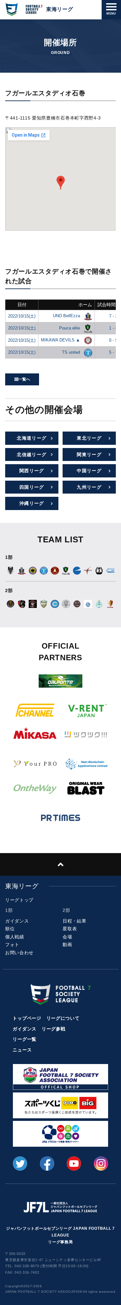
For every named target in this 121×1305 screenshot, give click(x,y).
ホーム (85, 304)
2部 (66, 910)
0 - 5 (113, 340)
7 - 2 (113, 316)
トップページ (27, 1018)
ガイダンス (17, 921)
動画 (67, 944)
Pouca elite (70, 328)
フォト (12, 944)
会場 (67, 936)
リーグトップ (19, 900)
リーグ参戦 (54, 1028)
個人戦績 (14, 936)
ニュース (22, 1049)
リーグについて (63, 1018)
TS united (71, 352)
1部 (9, 910)
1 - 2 (113, 328)
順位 (10, 928)
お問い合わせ (19, 952)
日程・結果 (74, 921)
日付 (21, 304)
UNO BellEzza (67, 315)
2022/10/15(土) (21, 316)
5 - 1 (113, 352)
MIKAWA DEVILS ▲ (61, 340)
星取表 (70, 928)
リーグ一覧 (24, 1039)
